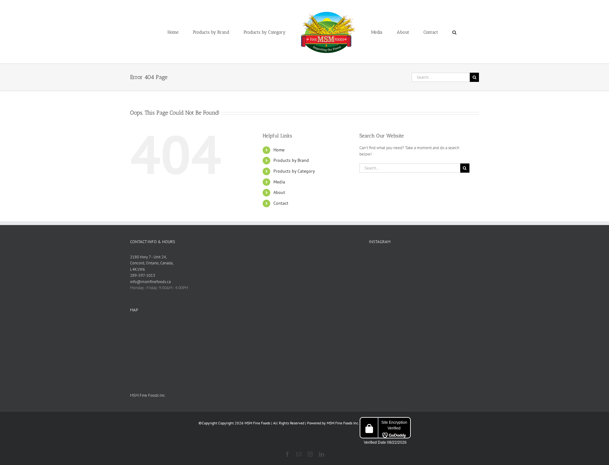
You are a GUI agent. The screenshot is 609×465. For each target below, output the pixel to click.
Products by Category (294, 171)
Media (279, 182)
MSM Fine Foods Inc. (148, 395)
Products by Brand (291, 160)
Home (279, 150)
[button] (428, 31)
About (279, 192)
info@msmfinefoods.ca (150, 281)
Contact (280, 203)
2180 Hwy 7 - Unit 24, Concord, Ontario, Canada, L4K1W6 (152, 263)
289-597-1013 (142, 275)
